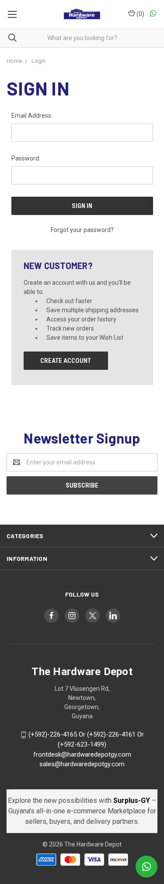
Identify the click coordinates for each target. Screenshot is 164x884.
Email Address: (31, 115)
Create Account (65, 361)
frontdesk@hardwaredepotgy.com (82, 754)
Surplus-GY (132, 800)
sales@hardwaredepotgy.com (82, 764)
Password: (25, 158)
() (139, 13)
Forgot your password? (82, 229)
